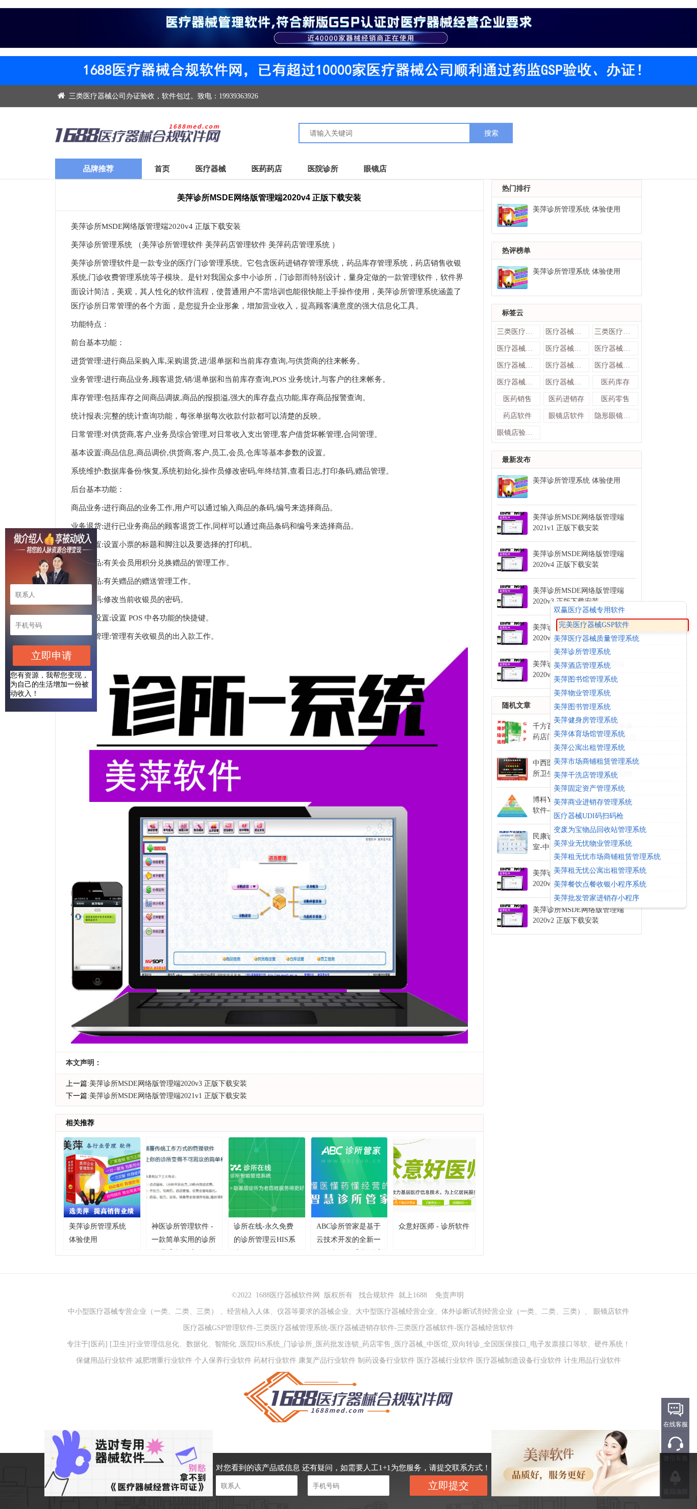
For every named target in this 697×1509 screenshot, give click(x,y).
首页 (162, 169)
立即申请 (51, 655)
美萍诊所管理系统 (582, 652)
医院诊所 (323, 169)
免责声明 (449, 1295)
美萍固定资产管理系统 (589, 789)
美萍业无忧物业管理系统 (593, 843)
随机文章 (516, 705)
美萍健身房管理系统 (586, 720)
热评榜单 (516, 250)
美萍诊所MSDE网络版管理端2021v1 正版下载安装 (168, 1096)
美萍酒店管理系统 (582, 665)
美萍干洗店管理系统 (586, 775)
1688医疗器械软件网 (288, 1295)
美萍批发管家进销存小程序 (596, 898)
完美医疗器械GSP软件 (594, 625)
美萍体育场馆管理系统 (589, 734)
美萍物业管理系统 (582, 693)
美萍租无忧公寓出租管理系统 (600, 870)
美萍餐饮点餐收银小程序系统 (600, 884)
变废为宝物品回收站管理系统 (600, 830)
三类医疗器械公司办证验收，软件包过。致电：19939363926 (162, 96)
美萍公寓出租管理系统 (589, 747)
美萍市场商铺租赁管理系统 (596, 761)
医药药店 (267, 169)
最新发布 (516, 459)
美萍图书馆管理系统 (586, 679)
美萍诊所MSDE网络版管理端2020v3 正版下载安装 (168, 1083)
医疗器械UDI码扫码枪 (589, 816)
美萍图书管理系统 (582, 707)
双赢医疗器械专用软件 (589, 610)
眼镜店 (375, 169)
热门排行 (516, 188)
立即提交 (448, 1485)
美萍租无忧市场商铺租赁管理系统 (607, 857)
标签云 (513, 313)
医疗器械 (210, 169)
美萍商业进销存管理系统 (593, 802)
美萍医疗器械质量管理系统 (596, 638)
